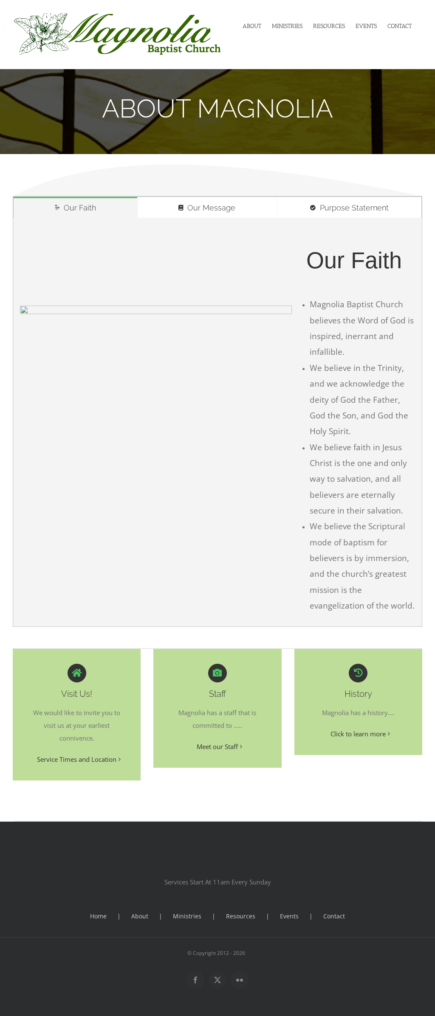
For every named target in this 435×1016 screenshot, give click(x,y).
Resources (240, 916)
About (139, 916)
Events (289, 916)
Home (98, 916)
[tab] (75, 207)
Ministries (187, 916)
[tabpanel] (217, 422)
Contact (334, 916)
